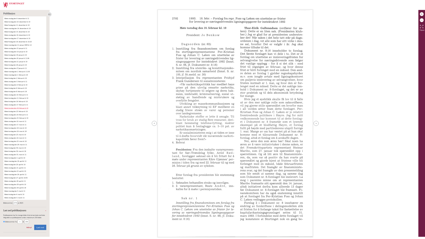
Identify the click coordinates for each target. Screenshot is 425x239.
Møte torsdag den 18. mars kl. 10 (15, 128)
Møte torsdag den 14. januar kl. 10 (15, 52)
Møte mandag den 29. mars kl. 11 (15, 145)
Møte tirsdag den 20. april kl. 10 (14, 164)
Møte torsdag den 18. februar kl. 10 (16, 108)
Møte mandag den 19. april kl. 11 (15, 161)
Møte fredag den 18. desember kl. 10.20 (18, 42)
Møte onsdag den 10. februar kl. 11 (16, 95)
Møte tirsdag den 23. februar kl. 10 (16, 111)
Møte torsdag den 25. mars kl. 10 (15, 141)
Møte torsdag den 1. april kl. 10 (14, 158)
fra (16, 222)
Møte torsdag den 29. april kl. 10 (15, 184)
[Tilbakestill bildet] (421, 26)
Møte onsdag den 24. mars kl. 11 (15, 138)
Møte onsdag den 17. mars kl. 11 (15, 125)
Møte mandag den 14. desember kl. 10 (17, 28)
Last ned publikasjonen (14, 211)
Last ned (40, 227)
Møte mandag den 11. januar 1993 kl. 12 (18, 45)
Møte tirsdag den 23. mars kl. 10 (15, 135)
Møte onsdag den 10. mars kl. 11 (15, 121)
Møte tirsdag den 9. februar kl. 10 (15, 88)
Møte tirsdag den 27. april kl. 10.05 (16, 178)
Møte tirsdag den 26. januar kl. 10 (15, 65)
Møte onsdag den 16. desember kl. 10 (17, 35)
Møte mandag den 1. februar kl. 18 (16, 75)
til (23, 222)
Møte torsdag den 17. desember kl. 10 (17, 38)
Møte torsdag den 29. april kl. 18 (15, 188)
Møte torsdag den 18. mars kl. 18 (15, 131)
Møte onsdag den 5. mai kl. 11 (14, 198)
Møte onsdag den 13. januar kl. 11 (15, 48)
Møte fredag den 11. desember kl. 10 (17, 25)
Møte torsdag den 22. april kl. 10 (15, 171)
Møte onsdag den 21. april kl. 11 (15, 168)
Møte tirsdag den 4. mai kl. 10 (14, 194)
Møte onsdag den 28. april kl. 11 (15, 181)
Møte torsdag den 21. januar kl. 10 (15, 62)
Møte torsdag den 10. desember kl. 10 (17, 22)
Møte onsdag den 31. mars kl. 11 (15, 154)
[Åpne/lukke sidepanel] (49, 14)
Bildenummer (8, 203)
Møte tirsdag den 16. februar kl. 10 (16, 101)
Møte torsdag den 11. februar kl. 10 (16, 98)
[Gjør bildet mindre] (422, 20)
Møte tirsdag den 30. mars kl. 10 (15, 148)
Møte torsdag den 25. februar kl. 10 (16, 118)
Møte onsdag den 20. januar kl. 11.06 (16, 58)
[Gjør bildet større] (422, 14)
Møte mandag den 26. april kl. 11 (15, 174)
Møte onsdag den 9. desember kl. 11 (16, 18)
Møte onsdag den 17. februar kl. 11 (16, 105)
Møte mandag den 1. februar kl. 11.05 (17, 71)
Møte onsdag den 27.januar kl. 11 (15, 68)
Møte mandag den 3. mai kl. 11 (14, 191)
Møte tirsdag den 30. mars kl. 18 (15, 151)
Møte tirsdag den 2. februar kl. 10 (15, 78)
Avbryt (29, 227)
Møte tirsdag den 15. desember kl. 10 (17, 32)
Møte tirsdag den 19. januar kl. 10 (15, 55)
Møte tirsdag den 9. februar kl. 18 (15, 91)
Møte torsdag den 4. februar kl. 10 (15, 85)
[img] (13, 5)
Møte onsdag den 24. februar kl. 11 (16, 115)
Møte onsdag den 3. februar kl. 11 (15, 81)
